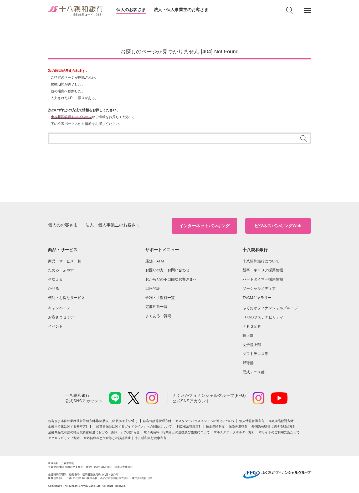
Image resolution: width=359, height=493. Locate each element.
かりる (53, 288)
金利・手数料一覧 (160, 298)
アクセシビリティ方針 (64, 438)
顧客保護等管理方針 (157, 421)
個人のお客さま (131, 9)
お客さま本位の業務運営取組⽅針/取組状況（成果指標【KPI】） (93, 421)
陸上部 (248, 335)
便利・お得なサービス (66, 298)
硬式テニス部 (254, 372)
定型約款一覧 (156, 306)
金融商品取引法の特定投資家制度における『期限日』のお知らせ (94, 432)
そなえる (55, 279)
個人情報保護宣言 (251, 421)
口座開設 (152, 288)
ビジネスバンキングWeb (278, 225)
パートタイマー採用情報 (263, 279)
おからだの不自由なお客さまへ (171, 279)
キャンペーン (59, 308)
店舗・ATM (154, 261)
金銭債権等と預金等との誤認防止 (107, 438)
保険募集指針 (238, 426)
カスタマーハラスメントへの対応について (205, 421)
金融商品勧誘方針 (281, 421)
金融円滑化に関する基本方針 (68, 426)
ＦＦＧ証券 (252, 326)
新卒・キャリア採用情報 (263, 270)
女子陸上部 (252, 345)
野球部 (248, 363)
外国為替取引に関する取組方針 (274, 426)
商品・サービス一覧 (64, 261)
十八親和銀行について (261, 261)
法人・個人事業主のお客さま (181, 9)
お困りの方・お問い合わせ (167, 270)
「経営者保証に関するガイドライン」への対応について (133, 426)
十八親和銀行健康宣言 (150, 438)
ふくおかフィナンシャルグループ (270, 308)
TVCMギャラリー (257, 298)
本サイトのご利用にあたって (279, 432)
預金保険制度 (215, 426)
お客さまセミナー (63, 317)
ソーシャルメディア (259, 288)
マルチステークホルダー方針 (234, 432)
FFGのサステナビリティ (263, 317)
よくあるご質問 (158, 316)
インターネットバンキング (204, 225)
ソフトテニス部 (255, 354)
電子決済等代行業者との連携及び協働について (176, 432)
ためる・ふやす (61, 270)
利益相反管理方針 (189, 426)
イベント (55, 326)
